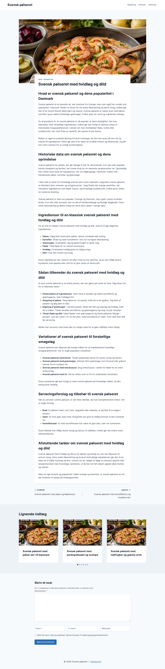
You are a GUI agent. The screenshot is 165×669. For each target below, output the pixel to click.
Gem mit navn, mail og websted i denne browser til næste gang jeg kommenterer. (72, 635)
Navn (39, 628)
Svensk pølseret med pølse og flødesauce (55, 492)
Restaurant (96, 661)
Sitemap (152, 5)
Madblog (131, 5)
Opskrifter (48, 79)
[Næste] (142, 541)
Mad (40, 79)
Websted (106, 628)
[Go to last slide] (23, 541)
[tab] (77, 564)
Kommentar (41, 591)
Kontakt (142, 5)
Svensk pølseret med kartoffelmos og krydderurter (112, 494)
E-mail (72, 628)
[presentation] (38, 532)
